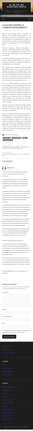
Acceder (4, 365)
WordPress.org (6, 374)
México (25, 137)
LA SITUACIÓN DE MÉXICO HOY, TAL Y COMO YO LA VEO (16, 154)
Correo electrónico (7, 316)
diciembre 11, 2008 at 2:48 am (14, 169)
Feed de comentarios (7, 371)
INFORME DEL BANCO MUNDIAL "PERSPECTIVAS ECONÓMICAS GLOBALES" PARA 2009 (15, 147)
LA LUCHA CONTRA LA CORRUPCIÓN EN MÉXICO (14, 26)
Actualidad (7, 134)
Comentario (5, 292)
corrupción (7, 137)
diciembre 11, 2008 (7, 30)
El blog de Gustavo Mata (16, 6)
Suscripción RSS (6, 346)
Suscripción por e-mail (8, 349)
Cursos (4, 396)
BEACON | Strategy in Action (10, 387)
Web (3, 323)
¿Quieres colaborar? (7, 419)
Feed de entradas (6, 368)
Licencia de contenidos (8, 352)
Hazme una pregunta (7, 399)
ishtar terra (10, 167)
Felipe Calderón (17, 137)
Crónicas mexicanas (14, 134)
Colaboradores (6, 390)
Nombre (4, 309)
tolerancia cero (8, 140)
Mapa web (5, 406)
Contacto (4, 393)
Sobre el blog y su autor (8, 409)
